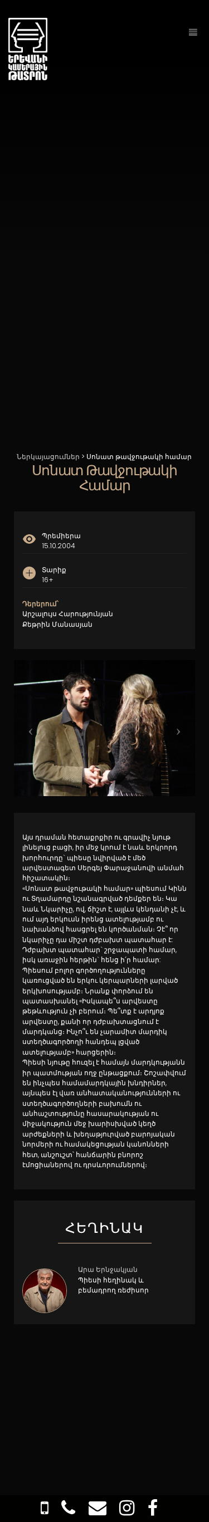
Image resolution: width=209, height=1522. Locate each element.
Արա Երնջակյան (108, 1269)
